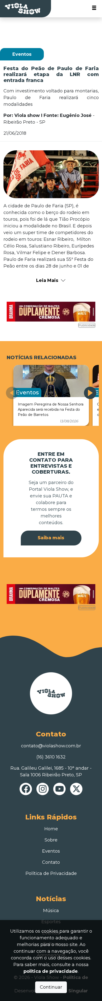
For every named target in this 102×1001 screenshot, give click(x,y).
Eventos (51, 851)
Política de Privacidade (51, 873)
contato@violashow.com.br (51, 746)
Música (51, 910)
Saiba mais (51, 538)
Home (51, 829)
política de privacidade (51, 971)
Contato (51, 862)
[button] (90, 393)
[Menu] (94, 8)
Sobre (51, 840)
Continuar (51, 987)
